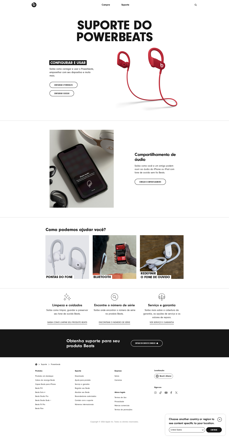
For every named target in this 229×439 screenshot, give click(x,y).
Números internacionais (84, 404)
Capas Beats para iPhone (45, 384)
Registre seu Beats (82, 388)
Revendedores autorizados (85, 396)
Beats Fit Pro (40, 404)
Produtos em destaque (44, 376)
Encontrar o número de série (114, 323)
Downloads (79, 376)
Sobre (117, 376)
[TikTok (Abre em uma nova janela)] (160, 393)
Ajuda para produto (83, 380)
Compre (106, 4)
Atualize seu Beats (82, 392)
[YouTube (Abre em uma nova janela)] (166, 393)
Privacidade (119, 401)
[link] (64, 85)
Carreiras (118, 380)
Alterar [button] (165, 377)
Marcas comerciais (122, 405)
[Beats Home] (36, 364)
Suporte (125, 4)
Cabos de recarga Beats (45, 380)
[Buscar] (196, 5)
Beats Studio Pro (41, 396)
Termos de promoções (123, 410)
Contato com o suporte (84, 400)
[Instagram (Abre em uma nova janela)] (155, 393)
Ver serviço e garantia (162, 323)
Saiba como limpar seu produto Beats (67, 323)
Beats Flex (39, 408)
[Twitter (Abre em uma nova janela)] (176, 393)
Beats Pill (39, 388)
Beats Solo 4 (40, 392)
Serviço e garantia (82, 384)
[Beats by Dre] (34, 4)
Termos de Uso (120, 397)
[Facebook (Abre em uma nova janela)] (171, 393)
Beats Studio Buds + (43, 400)
